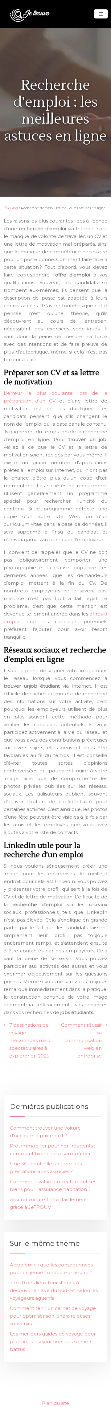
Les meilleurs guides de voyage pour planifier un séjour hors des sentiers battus (53, 1341)
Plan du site (55, 1403)
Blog (14, 208)
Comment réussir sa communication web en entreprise (81, 1040)
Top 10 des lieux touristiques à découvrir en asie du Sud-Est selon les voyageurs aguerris (54, 1290)
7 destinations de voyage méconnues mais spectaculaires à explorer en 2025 (29, 1040)
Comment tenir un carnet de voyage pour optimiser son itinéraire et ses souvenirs (53, 1316)
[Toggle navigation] (101, 14)
